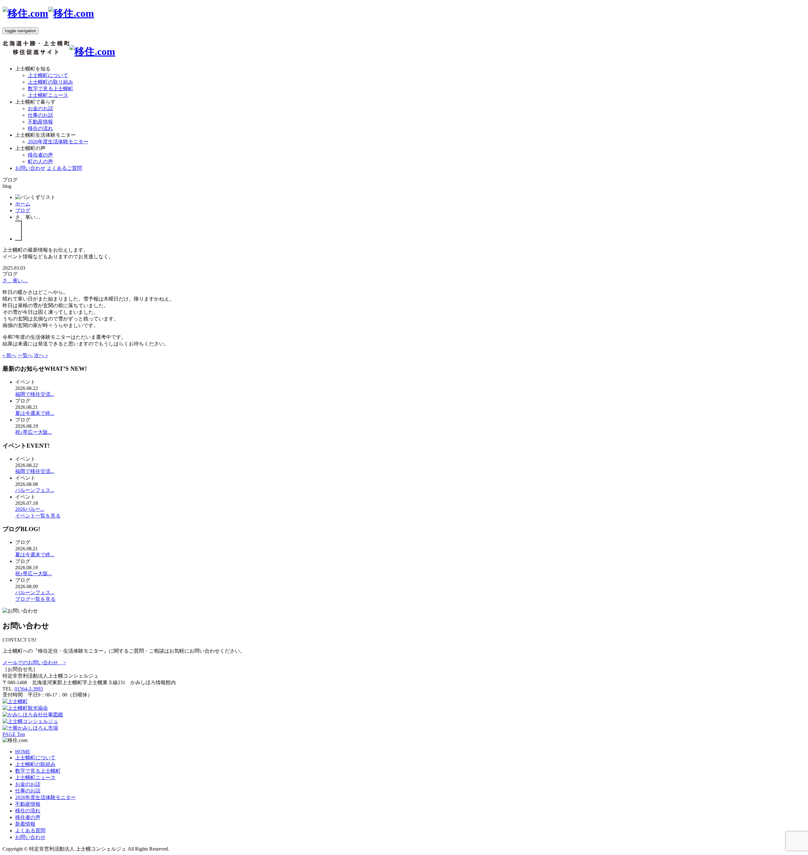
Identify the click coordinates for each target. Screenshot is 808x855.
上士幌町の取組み (35, 764)
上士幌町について (48, 75)
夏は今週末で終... (34, 413)
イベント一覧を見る (38, 515)
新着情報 (25, 824)
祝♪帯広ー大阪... (33, 432)
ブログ (22, 210)
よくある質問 (30, 830)
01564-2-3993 (29, 688)
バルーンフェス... (34, 490)
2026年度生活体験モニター (58, 141)
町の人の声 (40, 161)
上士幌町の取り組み (50, 82)
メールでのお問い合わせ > (34, 662)
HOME (22, 751)
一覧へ (25, 355)
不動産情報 (40, 121)
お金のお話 (40, 108)
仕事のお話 (40, 115)
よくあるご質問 (64, 168)
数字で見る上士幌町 (50, 88)
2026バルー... (29, 509)
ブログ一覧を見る (35, 599)
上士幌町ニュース (48, 95)
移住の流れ (40, 128)
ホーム (22, 203)
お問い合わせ (30, 168)
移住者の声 (40, 155)
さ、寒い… (15, 280)
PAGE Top (14, 734)
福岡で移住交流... (34, 394)
